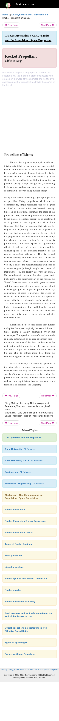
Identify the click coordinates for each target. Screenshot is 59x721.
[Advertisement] (29, 117)
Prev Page (12, 25)
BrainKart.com (25, 4)
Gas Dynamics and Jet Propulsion (29, 14)
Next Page (46, 25)
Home (5, 14)
